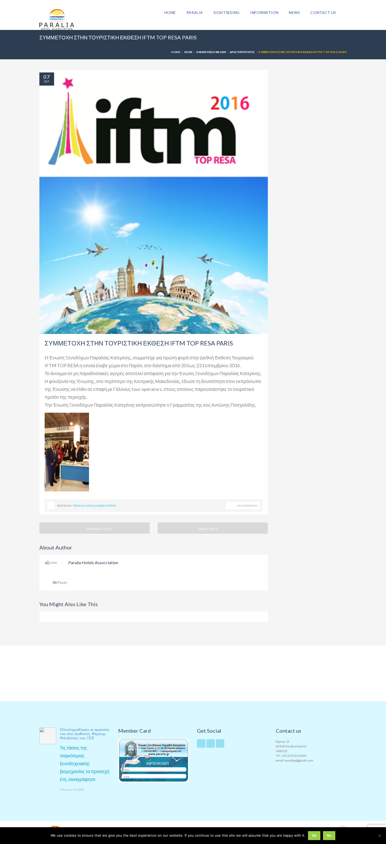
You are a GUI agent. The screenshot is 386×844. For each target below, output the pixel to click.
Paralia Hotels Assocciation (94, 505)
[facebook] (220, 743)
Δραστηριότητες (242, 52)
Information (264, 12)
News (294, 12)
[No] (379, 835)
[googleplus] (210, 743)
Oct (46, 81)
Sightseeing (226, 12)
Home (170, 12)
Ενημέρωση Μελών (211, 52)
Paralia (194, 12)
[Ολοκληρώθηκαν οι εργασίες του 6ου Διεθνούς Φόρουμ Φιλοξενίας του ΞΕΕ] (47, 735)
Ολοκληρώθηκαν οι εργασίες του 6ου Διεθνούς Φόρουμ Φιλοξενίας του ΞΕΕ (85, 733)
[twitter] (201, 743)
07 (46, 76)
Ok (314, 835)
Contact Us (323, 12)
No (329, 835)
